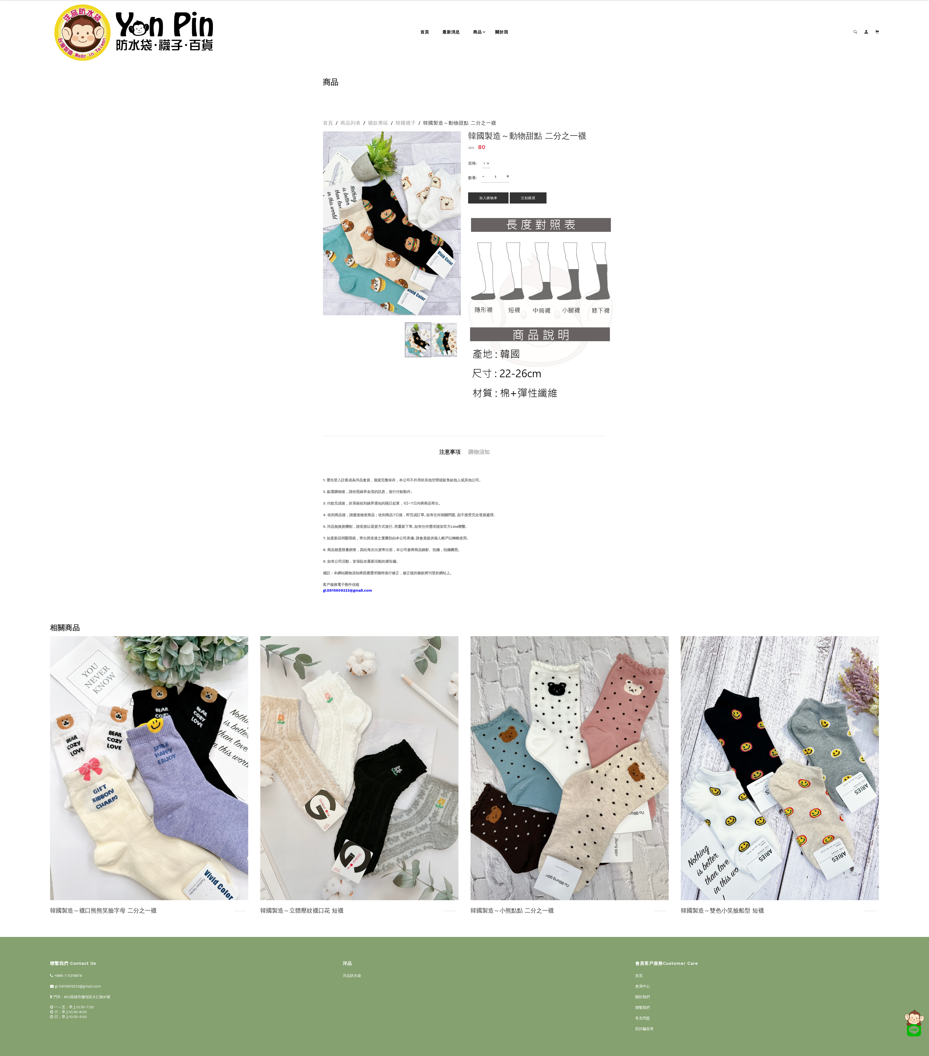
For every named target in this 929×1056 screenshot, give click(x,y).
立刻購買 (528, 198)
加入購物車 (488, 198)
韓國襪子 (406, 123)
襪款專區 (378, 123)
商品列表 (350, 123)
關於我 (501, 32)
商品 (477, 32)
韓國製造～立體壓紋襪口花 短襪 (91, 910)
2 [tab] (396, 309)
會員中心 (642, 986)
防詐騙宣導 (644, 1029)
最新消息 (451, 32)
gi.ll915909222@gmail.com (77, 986)
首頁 (424, 32)
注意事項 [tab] (450, 452)
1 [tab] (390, 309)
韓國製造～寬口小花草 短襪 (716, 910)
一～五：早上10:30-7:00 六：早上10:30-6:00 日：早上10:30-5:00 (73, 1012)
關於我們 (642, 997)
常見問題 (642, 1018)
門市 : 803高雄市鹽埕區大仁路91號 (81, 997)
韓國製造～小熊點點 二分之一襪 (302, 910)
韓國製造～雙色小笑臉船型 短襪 (512, 910)
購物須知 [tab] (479, 452)
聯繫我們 (642, 1007)
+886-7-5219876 (67, 975)
